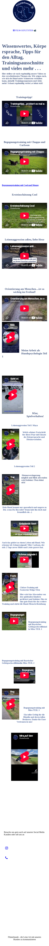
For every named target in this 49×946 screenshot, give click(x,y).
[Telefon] (6, 858)
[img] (24, 13)
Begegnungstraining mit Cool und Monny (20, 185)
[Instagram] (6, 848)
